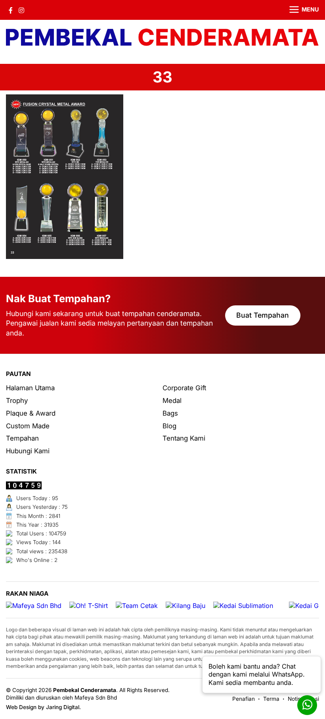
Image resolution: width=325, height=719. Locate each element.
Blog (169, 426)
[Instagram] (21, 10)
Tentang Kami (183, 438)
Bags (170, 413)
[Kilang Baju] (185, 606)
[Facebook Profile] (10, 10)
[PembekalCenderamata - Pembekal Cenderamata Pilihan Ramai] (162, 38)
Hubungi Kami (28, 451)
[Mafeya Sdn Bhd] (33, 606)
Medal (172, 401)
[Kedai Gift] (306, 606)
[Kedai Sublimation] (243, 606)
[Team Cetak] (137, 606)
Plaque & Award (30, 413)
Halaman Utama (30, 388)
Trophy (17, 401)
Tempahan (22, 438)
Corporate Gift (184, 388)
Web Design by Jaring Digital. (43, 707)
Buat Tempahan (262, 315)
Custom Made (28, 426)
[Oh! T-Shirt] (88, 606)
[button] (299, 10)
